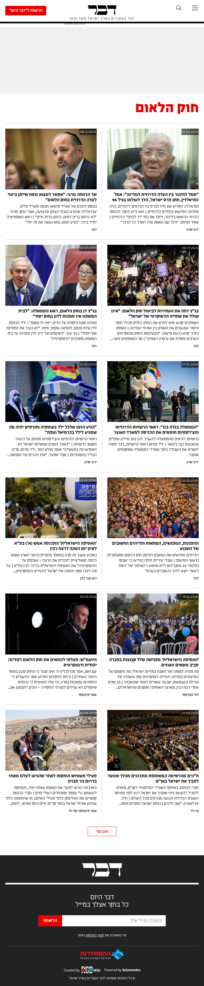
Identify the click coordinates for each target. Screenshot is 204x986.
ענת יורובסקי (87, 694)
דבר (94, 229)
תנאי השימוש (95, 935)
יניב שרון (192, 229)
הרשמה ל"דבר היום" (25, 10)
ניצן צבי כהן (88, 578)
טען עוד (102, 832)
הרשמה (50, 920)
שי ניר (194, 811)
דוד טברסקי (190, 694)
